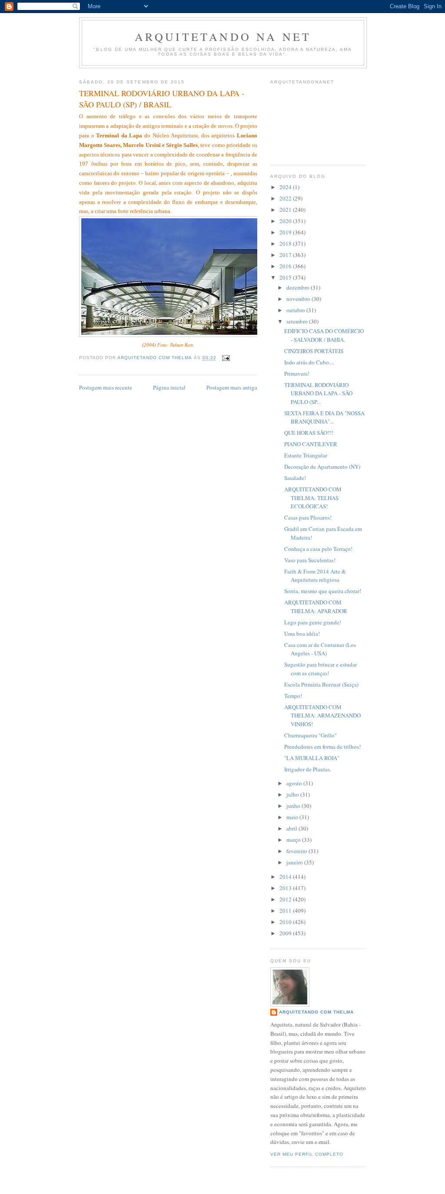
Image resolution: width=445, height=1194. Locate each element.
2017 (286, 255)
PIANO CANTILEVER (310, 444)
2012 (286, 899)
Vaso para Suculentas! (309, 560)
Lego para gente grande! (312, 622)
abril (292, 828)
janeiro (295, 862)
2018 (286, 243)
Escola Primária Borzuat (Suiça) (321, 684)
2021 (286, 209)
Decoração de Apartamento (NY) (322, 466)
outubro (296, 310)
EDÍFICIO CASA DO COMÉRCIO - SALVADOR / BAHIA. (324, 335)
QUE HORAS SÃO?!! (308, 433)
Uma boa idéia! (302, 633)
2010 (286, 922)
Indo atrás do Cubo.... (309, 362)
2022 (286, 198)
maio (292, 817)
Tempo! (293, 696)
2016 (286, 266)
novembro (299, 299)
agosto (294, 783)
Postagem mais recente (105, 387)
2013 (286, 888)
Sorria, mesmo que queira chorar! (322, 591)
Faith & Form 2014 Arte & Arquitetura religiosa (315, 575)
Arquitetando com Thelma (316, 1012)
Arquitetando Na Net (223, 36)
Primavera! (296, 373)
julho (293, 794)
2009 (286, 933)
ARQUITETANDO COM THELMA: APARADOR (315, 606)
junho (294, 806)
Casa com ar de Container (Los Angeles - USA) (320, 649)
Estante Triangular (305, 455)
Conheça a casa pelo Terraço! (318, 549)
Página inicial (169, 387)
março (294, 840)
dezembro (298, 287)
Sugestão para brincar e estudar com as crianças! (320, 668)
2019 (286, 232)
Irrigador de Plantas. (307, 769)
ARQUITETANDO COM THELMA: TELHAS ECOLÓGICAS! (313, 497)
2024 (286, 187)
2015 (286, 277)
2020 (286, 221)
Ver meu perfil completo (306, 1154)
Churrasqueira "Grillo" (310, 735)
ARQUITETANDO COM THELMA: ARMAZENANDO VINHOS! (322, 715)
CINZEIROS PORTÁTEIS (313, 351)
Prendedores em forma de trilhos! (322, 746)
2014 (286, 876)
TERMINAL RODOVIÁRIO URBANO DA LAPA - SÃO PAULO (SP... (318, 393)
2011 (286, 910)
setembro (297, 321)
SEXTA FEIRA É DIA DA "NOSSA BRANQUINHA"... (324, 417)
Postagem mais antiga (231, 387)
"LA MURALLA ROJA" (311, 758)
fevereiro (297, 851)
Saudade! (295, 478)
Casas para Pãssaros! (308, 517)
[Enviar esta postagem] (225, 358)
